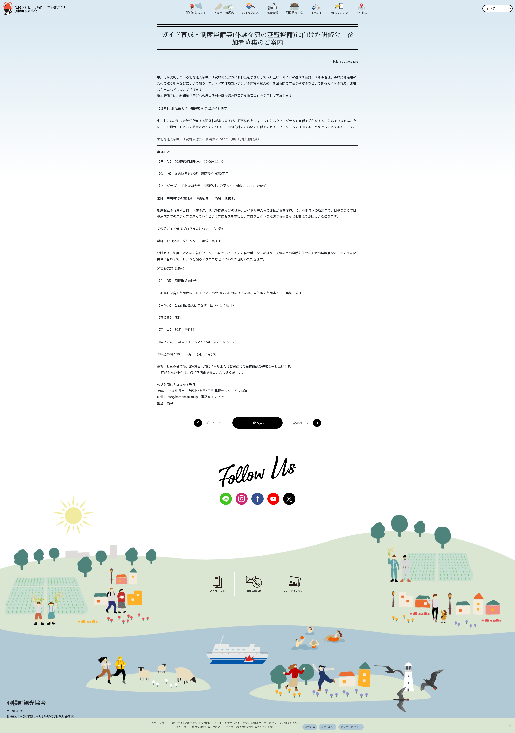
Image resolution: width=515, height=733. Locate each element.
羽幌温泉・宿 (294, 12)
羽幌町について (196, 12)
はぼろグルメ (250, 12)
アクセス (361, 12)
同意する (309, 726)
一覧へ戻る (257, 422)
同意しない (327, 726)
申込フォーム (187, 341)
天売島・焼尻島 (224, 12)
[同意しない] (510, 725)
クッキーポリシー (351, 726)
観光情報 (272, 12)
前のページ (214, 422)
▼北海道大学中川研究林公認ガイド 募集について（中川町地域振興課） (209, 139)
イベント (316, 12)
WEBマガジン (339, 12)
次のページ (301, 422)
